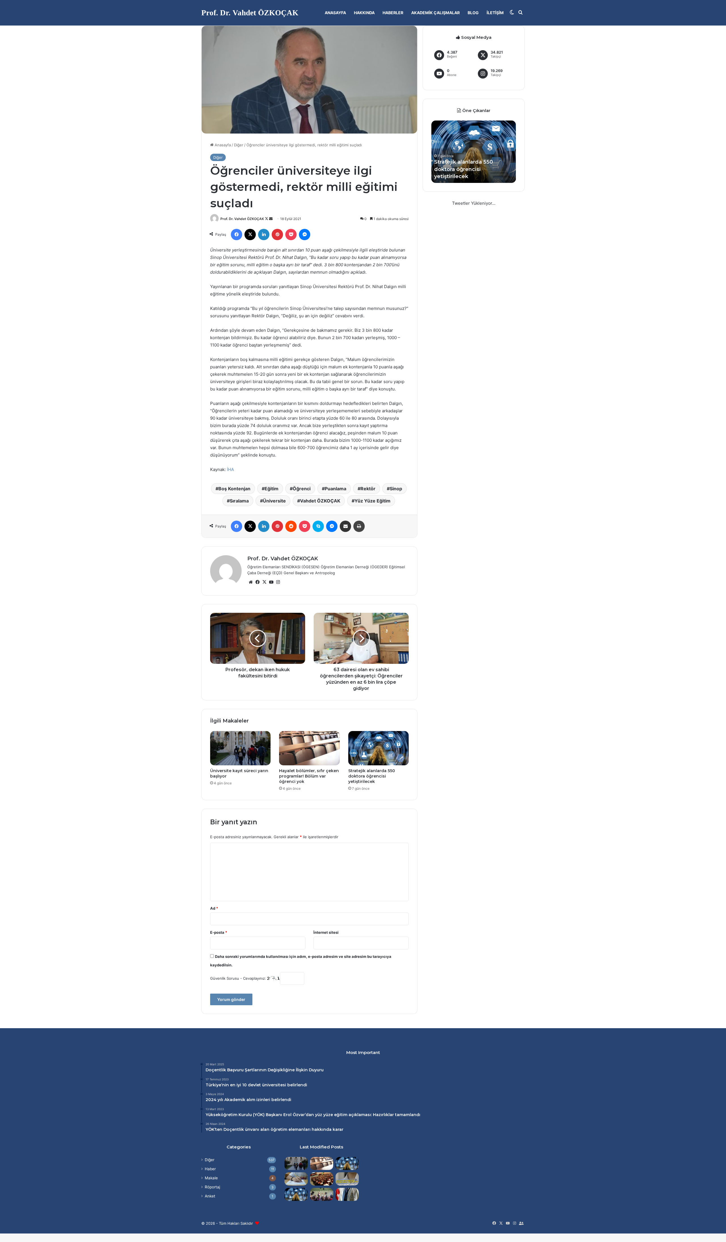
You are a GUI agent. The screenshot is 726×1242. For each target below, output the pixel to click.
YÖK (258, 1114)
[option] (473, 152)
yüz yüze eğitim (331, 1114)
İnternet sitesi (326, 932)
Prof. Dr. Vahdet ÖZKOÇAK (242, 219)
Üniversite (274, 501)
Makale (211, 1178)
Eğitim (271, 488)
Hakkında (364, 12)
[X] (264, 582)
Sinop (396, 488)
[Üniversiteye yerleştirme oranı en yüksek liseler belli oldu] (296, 1178)
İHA (230, 469)
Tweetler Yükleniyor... (473, 203)
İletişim (495, 12)
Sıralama (239, 501)
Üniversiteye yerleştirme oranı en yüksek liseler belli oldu (469, 169)
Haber (210, 1169)
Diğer (238, 145)
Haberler (393, 12)
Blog (473, 12)
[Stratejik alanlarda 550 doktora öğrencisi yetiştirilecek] (378, 748)
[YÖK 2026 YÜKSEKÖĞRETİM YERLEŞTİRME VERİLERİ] (321, 1194)
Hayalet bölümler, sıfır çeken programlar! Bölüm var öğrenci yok (309, 776)
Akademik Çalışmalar (435, 12)
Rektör (367, 488)
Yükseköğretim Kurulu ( (230, 1114)
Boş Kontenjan (234, 488)
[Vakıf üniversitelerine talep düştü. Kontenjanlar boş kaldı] (321, 1178)
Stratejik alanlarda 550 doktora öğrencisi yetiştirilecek (371, 776)
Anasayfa (335, 12)
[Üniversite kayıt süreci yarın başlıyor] (240, 748)
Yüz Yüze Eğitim (372, 501)
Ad (214, 908)
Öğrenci (302, 488)
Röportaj (212, 1187)
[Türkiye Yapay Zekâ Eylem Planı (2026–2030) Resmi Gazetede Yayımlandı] (296, 1194)
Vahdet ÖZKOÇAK (320, 501)
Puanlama (335, 488)
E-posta (218, 932)
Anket (210, 1196)
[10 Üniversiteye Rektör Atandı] (347, 1194)
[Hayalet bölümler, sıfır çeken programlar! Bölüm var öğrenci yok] (309, 748)
